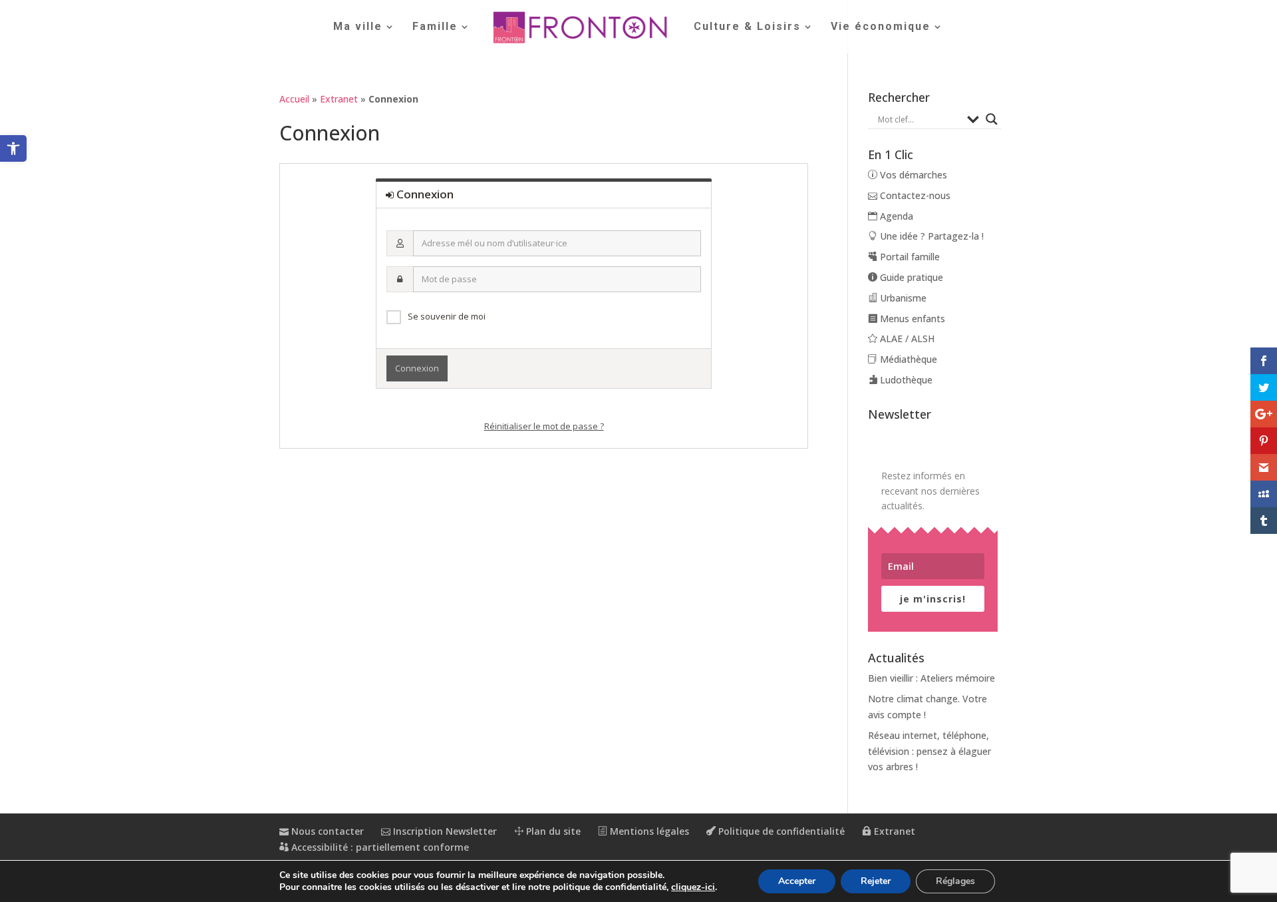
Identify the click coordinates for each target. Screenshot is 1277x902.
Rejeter (876, 881)
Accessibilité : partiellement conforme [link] (379, 847)
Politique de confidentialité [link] (780, 831)
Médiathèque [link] (907, 359)
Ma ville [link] (357, 27)
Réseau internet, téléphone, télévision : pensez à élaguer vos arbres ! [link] (929, 751)
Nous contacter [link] (326, 831)
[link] (13, 148)
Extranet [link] (339, 99)
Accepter (796, 881)
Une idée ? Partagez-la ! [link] (930, 236)
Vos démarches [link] (912, 174)
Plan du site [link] (552, 831)
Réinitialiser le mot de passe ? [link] (544, 426)
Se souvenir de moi (447, 316)
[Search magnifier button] (991, 119)
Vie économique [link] (880, 27)
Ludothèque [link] (904, 379)
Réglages (955, 881)
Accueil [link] (294, 99)
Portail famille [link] (908, 256)
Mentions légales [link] (648, 831)
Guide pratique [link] (910, 277)
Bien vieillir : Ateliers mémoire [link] (931, 678)
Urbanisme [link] (901, 298)
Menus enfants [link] (911, 318)
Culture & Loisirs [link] (747, 27)
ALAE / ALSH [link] (905, 338)
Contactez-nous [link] (913, 195)
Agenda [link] (895, 216)
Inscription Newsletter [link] (443, 831)
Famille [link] (435, 27)
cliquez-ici (693, 887)
